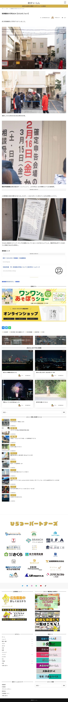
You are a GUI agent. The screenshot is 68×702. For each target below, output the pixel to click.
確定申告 (37, 332)
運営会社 (4, 691)
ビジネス (4, 656)
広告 (3, 663)
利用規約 (4, 686)
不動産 (3, 661)
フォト (65, 17)
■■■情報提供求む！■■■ (10, 281)
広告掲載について (5, 693)
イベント (4, 654)
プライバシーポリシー (6, 689)
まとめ (3, 645)
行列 (43, 332)
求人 (3, 659)
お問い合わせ (5, 665)
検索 (64, 412)
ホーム (3, 637)
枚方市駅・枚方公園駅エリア (17, 332)
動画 (3, 650)
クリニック (4, 652)
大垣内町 (6, 332)
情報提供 (4, 684)
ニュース (4, 639)
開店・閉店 (4, 641)
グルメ (3, 643)
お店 (3, 648)
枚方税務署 (29, 332)
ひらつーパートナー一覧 (7, 606)
